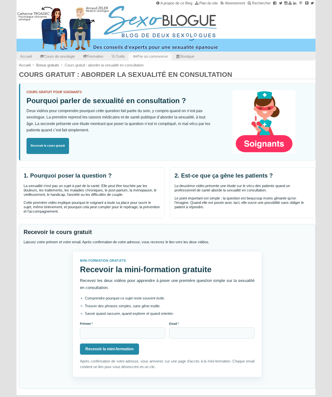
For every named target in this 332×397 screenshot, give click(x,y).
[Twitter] (281, 3)
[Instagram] (286, 3)
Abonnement (235, 3)
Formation (95, 56)
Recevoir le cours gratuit (48, 145)
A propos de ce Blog (176, 3)
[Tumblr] (306, 3)
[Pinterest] (300, 3)
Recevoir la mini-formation (109, 349)
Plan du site (208, 3)
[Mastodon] (312, 3)
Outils (120, 56)
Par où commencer (152, 56)
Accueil (26, 56)
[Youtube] (290, 3)
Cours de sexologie (59, 56)
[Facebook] (275, 3)
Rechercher (261, 3)
